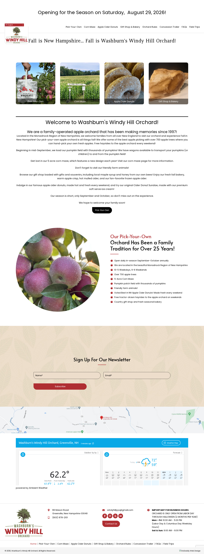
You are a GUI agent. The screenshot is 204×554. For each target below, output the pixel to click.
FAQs (158, 544)
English (10, 25)
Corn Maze (63, 544)
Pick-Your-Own (47, 544)
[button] (102, 210)
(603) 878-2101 (60, 517)
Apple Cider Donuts (81, 544)
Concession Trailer (143, 544)
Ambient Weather (38, 487)
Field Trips (168, 544)
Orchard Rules (123, 544)
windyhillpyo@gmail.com (120, 510)
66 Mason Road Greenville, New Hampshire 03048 (69, 512)
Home (33, 544)
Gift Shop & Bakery (104, 544)
